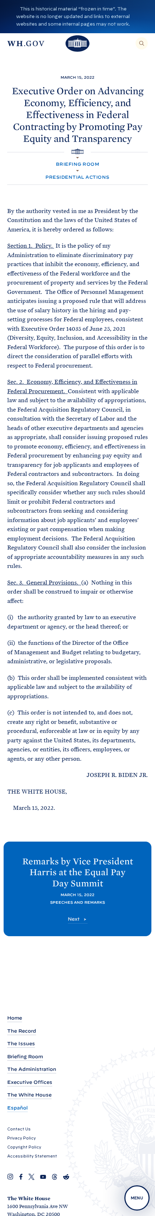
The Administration (31, 1069)
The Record (21, 1031)
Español (17, 1108)
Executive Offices (29, 1082)
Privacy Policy (21, 1138)
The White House (29, 1095)
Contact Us (19, 1129)
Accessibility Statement (32, 1156)
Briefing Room (77, 164)
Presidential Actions (77, 177)
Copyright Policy (24, 1147)
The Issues (21, 1043)
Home (14, 1018)
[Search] (142, 43)
